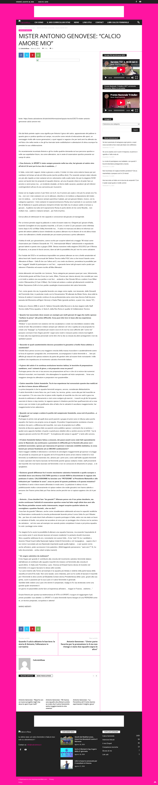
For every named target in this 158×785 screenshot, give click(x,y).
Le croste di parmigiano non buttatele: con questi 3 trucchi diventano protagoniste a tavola (119, 162)
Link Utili (87, 22)
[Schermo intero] (136, 77)
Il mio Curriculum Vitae (58, 22)
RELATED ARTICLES (27, 676)
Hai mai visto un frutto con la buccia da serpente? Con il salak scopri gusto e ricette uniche (121, 181)
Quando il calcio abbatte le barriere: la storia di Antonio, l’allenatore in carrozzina (37, 644)
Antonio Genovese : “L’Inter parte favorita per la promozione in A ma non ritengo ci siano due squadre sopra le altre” (79, 645)
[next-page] (96, 676)
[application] (121, 69)
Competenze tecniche (110, 747)
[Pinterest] (32, 55)
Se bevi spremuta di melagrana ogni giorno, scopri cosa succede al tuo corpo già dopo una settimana (119, 143)
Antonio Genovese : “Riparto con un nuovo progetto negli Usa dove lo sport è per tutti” (31, 702)
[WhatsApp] (38, 55)
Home (20, 28)
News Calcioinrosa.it (111, 138)
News (76, 22)
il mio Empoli (107, 743)
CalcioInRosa (25, 48)
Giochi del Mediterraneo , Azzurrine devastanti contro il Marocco (86, 739)
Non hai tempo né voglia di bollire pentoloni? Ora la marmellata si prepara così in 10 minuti (120, 172)
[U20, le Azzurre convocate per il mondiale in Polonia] (66, 764)
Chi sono (39, 22)
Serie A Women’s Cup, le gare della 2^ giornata (86, 750)
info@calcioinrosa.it (34, 745)
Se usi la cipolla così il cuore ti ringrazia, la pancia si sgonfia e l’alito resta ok (120, 153)
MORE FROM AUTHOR (44, 676)
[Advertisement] (79, 11)
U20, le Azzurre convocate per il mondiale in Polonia (86, 762)
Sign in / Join (43, 2)
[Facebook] (136, 2)
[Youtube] (140, 2)
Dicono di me (107, 751)
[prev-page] (93, 676)
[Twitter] (26, 55)
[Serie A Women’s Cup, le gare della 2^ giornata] (66, 752)
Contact (100, 22)
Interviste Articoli (29, 28)
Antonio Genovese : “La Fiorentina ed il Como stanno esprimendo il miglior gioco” (84, 702)
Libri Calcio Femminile (118, 22)
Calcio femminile (108, 736)
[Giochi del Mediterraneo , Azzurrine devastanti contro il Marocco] (66, 740)
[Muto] (132, 77)
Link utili (105, 754)
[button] (138, 22)
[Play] (106, 77)
